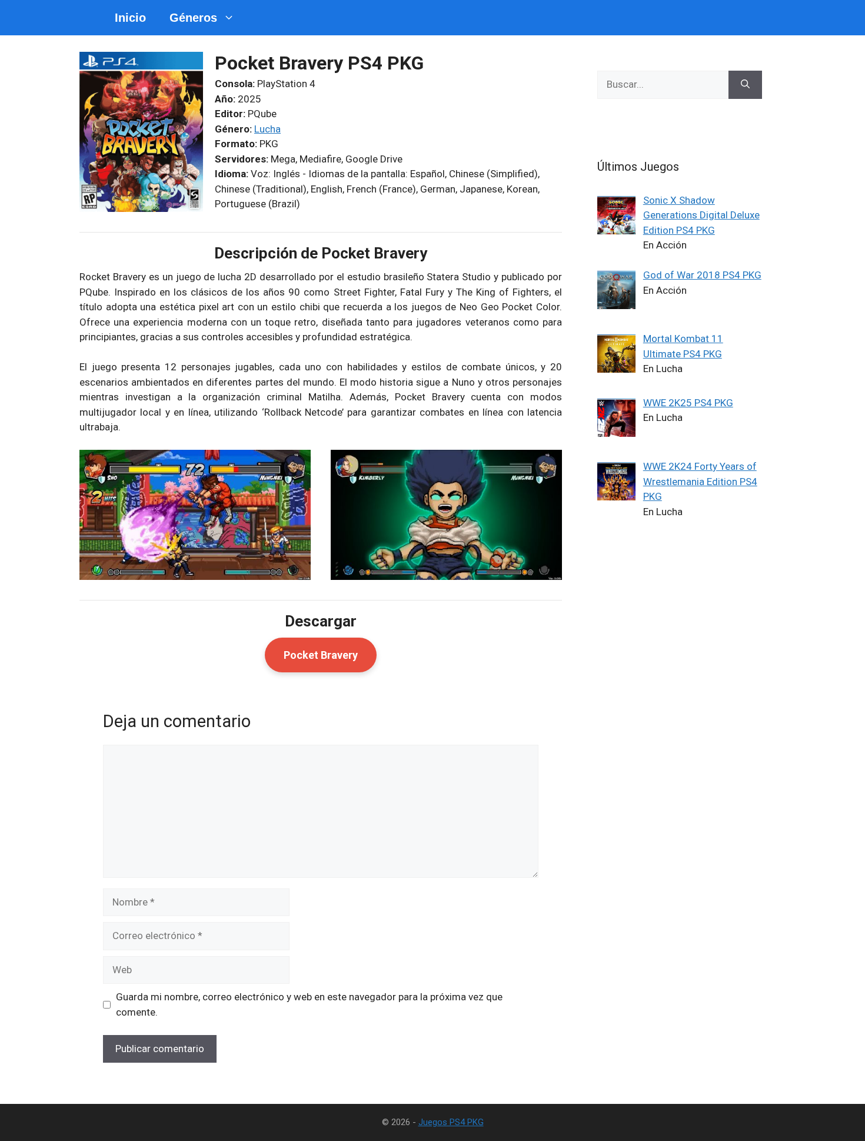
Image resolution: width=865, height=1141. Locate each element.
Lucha (267, 129)
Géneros (193, 17)
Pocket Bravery (321, 655)
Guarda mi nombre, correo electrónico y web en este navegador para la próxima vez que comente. (309, 1004)
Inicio (130, 17)
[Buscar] (745, 85)
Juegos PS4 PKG (451, 1122)
